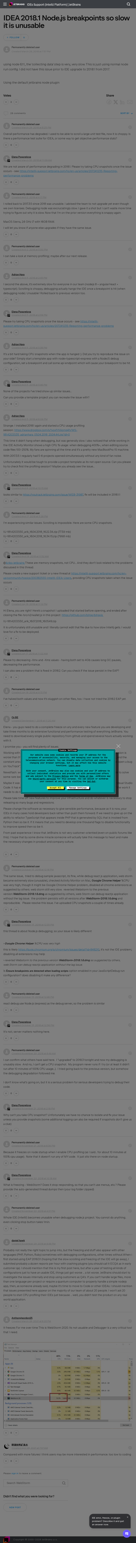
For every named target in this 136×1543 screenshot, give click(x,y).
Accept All (55, 787)
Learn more (74, 765)
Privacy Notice (60, 776)
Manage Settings (78, 787)
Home (17, 4)
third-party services (44, 778)
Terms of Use (86, 776)
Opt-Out (91, 781)
